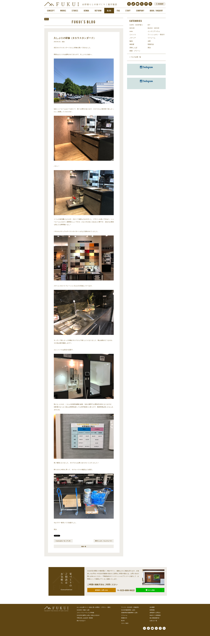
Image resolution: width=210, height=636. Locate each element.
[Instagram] (129, 4)
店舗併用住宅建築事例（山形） (129, 612)
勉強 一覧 (83, 546)
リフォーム (151, 38)
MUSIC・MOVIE (153, 28)
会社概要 (152, 607)
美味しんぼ (133, 47)
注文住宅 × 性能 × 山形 (83, 610)
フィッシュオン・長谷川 (156, 34)
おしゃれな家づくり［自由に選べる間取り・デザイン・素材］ (94, 607)
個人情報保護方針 (154, 618)
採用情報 (152, 610)
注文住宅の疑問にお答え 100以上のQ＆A (88, 615)
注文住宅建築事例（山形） (128, 610)
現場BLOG (124, 618)
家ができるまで (81, 620)
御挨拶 (132, 44)
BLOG (123, 620)
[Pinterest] (146, 4)
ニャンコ (133, 34)
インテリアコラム (154, 31)
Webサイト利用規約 (155, 615)
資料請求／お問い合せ (101, 590)
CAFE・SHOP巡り (136, 25)
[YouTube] (137, 4)
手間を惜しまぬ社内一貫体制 (85, 618)
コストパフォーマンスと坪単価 (85, 612)
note (131, 31)
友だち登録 (151, 590)
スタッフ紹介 (125, 623)
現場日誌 (151, 44)
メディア (133, 38)
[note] (150, 4)
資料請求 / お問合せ (155, 612)
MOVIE (132, 28)
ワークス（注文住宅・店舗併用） (130, 607)
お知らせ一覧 (153, 620)
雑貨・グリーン (135, 51)
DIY (149, 25)
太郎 (149, 41)
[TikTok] (133, 4)
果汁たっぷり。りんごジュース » (103, 540)
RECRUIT (160, 4)
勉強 (131, 41)
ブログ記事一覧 (135, 57)
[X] (142, 4)
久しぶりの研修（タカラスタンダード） (75, 38)
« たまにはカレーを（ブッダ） (63, 540)
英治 (149, 47)
